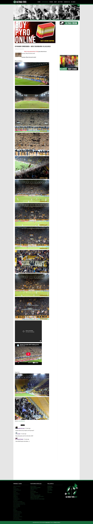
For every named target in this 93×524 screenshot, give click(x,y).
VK (48, 491)
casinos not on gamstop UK (17, 512)
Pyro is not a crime (34, 492)
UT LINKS (73, 1)
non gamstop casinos (16, 514)
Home (39, 1)
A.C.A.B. (32, 490)
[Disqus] (35, 442)
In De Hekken (15, 500)
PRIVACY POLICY (57, 522)
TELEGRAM (49, 490)
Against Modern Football (35, 487)
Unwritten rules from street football (37, 498)
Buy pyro (60, 1)
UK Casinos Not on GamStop (17, 501)
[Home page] (71, 490)
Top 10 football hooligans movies (37, 496)
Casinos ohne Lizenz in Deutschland (19, 502)
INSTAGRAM (50, 487)
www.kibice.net (15, 497)
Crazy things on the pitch (35, 495)
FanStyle (14, 491)
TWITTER (49, 488)
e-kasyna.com (15, 507)
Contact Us (67, 1)
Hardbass (32, 493)
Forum (51, 1)
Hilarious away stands (34, 497)
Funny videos (33, 491)
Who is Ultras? (33, 486)
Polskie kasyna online (16, 506)
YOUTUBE (49, 492)
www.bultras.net (21, 421)
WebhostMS (48, 522)
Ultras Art (14, 487)
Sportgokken (15, 510)
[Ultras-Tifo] (19, 1)
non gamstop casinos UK (17, 511)
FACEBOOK (49, 486)
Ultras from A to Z (33, 488)
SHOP (55, 1)
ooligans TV (15, 495)
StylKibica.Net (15, 496)
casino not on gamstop (16, 486)
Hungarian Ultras (16, 488)
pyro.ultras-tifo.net (42, 51)
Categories (44, 1)
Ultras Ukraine (15, 492)
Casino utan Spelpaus (16, 505)
